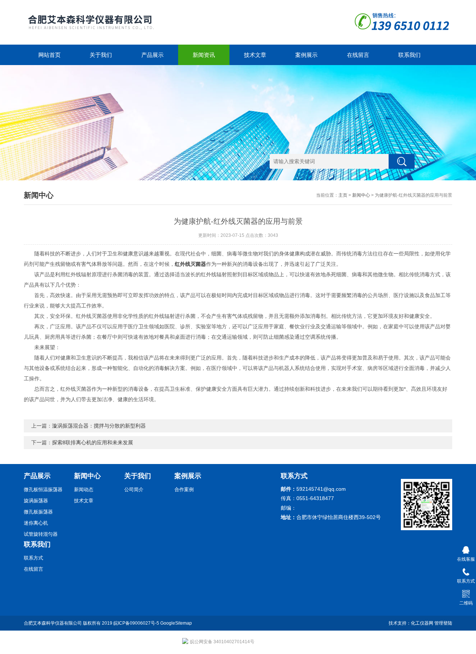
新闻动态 (83, 489)
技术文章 (255, 55)
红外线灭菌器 (190, 264)
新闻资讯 (204, 55)
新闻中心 (361, 195)
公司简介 (134, 489)
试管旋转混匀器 (41, 534)
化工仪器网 (422, 623)
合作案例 (184, 489)
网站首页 (49, 55)
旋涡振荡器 (36, 500)
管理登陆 (443, 623)
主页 (342, 195)
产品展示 (152, 55)
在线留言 (358, 55)
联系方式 (33, 558)
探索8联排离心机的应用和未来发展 (92, 442)
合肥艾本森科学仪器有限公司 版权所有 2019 (68, 623)
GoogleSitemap (176, 623)
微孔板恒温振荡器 (43, 489)
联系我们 (409, 55)
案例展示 (306, 55)
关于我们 (101, 55)
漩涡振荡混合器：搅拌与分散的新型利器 (99, 426)
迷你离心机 (36, 523)
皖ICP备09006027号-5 (136, 623)
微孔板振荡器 (38, 512)
